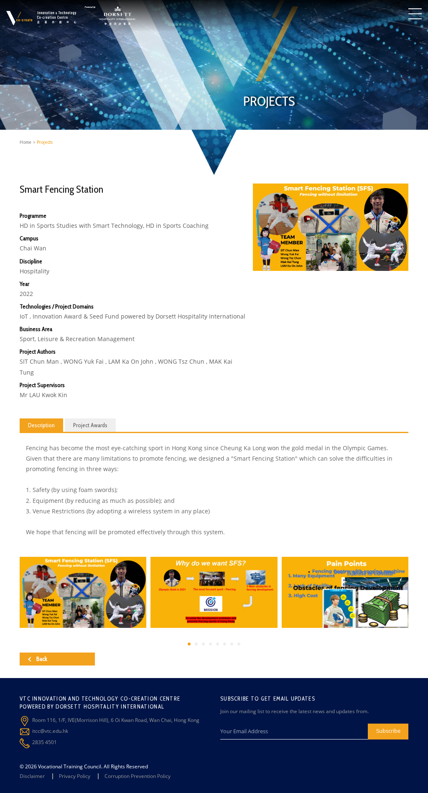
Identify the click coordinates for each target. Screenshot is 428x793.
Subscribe (388, 730)
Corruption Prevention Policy (137, 776)
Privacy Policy (74, 776)
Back (41, 659)
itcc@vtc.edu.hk (50, 730)
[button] (189, 644)
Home (25, 142)
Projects (45, 142)
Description (41, 425)
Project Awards (90, 425)
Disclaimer (32, 776)
